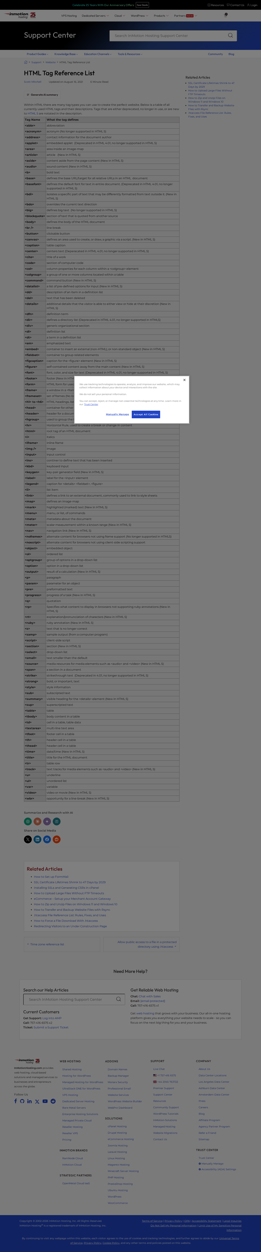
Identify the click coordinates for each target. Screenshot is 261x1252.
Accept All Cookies (146, 414)
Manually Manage (117, 414)
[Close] (184, 380)
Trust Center (91, 404)
